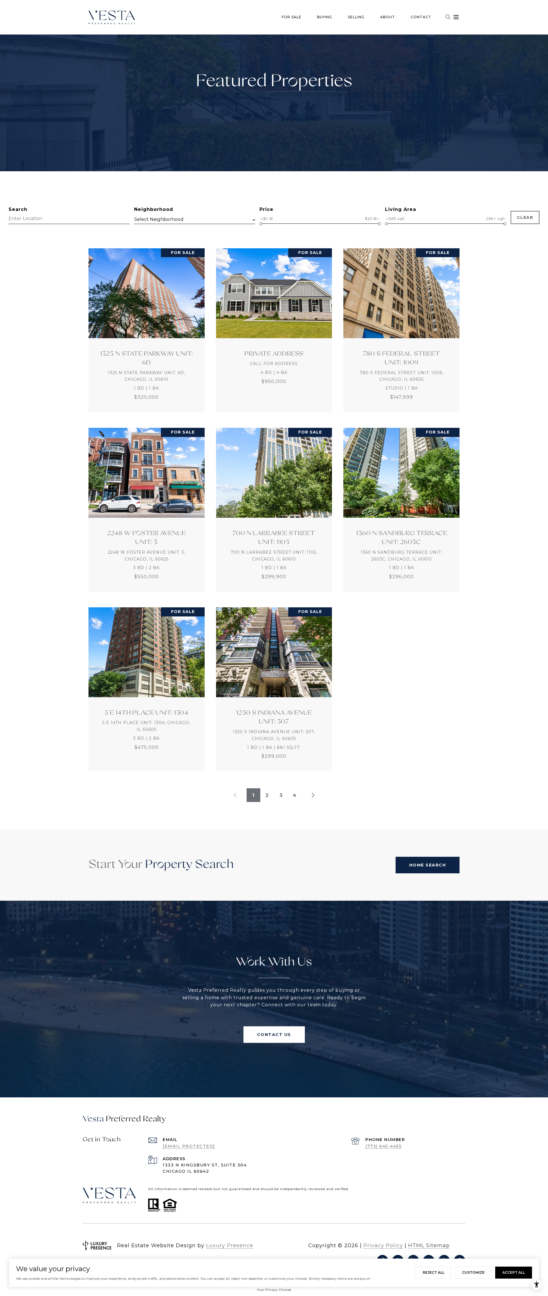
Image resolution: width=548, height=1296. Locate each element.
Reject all (433, 1272)
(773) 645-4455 (383, 1146)
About (387, 17)
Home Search (427, 865)
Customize (473, 1272)
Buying (324, 17)
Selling (356, 17)
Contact (421, 17)
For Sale (291, 17)
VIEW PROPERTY (147, 330)
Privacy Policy (383, 1245)
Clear (525, 217)
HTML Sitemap (429, 1245)
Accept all (513, 1272)
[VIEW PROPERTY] (146, 325)
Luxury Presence (229, 1245)
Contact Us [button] (274, 1034)
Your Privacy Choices (274, 1289)
